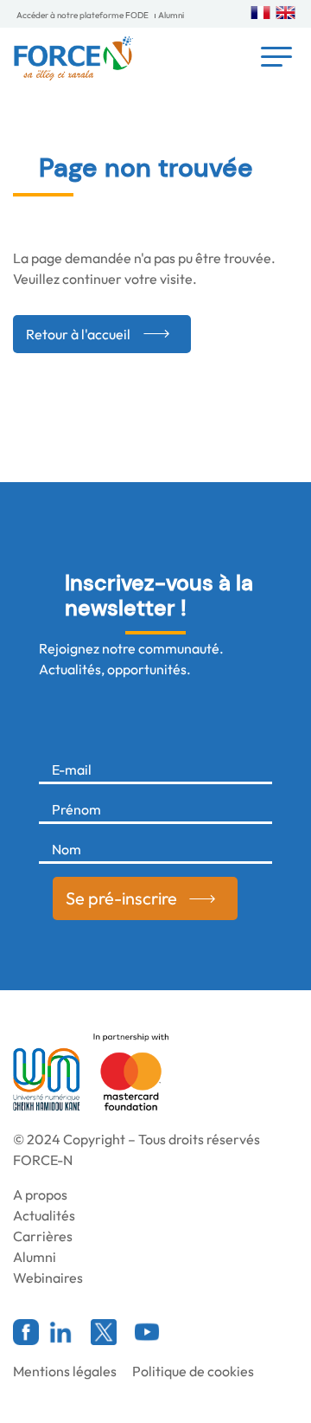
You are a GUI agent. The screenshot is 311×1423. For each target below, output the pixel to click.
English (285, 12)
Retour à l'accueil (78, 334)
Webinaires (48, 1277)
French (260, 12)
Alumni (171, 15)
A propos (40, 1194)
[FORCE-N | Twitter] (104, 1332)
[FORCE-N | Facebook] (26, 1332)
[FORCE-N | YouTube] (147, 1332)
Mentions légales (65, 1371)
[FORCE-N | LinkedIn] (60, 1332)
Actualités (44, 1215)
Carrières (43, 1236)
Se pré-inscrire (121, 898)
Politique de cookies (193, 1371)
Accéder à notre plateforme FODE (82, 15)
